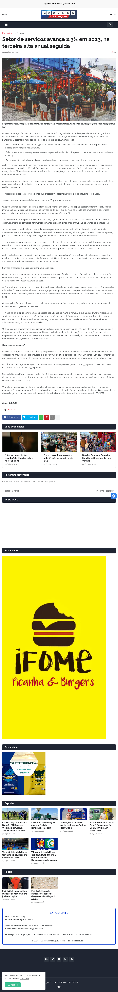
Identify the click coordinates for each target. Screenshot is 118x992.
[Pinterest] (46, 417)
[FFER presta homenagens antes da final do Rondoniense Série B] (44, 814)
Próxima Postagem (105, 491)
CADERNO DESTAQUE (67, 982)
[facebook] (111, 14)
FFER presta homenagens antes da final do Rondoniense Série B (43, 825)
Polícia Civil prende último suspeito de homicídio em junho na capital (14, 894)
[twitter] (52, 959)
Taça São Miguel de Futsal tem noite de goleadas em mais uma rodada (14, 855)
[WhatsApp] (41, 417)
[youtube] (59, 959)
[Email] (52, 417)
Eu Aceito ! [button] (13, 985)
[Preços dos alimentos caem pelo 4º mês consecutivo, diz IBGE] (59, 442)
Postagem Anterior (12, 491)
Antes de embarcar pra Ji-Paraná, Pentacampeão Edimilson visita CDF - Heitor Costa (102, 826)
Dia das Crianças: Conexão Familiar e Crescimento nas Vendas (96, 458)
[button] (6, 24)
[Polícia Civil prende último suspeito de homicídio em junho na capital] (15, 883)
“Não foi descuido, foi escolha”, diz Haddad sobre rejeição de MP (19, 458)
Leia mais (24, 978)
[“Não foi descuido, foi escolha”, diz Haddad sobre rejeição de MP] (20, 442)
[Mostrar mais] (57, 417)
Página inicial (8, 33)
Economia (21, 33)
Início (4, 14)
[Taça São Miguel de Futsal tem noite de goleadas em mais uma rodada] (15, 844)
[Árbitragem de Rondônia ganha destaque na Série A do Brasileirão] (73, 814)
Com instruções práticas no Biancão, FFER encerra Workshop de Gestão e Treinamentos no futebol (15, 826)
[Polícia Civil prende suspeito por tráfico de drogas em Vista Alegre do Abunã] (44, 883)
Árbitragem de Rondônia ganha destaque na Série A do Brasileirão (73, 825)
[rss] (71, 959)
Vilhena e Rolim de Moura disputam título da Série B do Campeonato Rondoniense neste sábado (44, 856)
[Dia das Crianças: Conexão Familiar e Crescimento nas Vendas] (98, 442)
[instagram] (115, 14)
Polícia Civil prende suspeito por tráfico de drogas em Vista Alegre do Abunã (43, 895)
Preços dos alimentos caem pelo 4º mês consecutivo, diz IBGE (58, 458)
